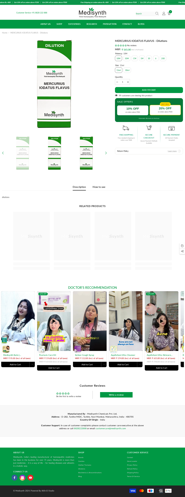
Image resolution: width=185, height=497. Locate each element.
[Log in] (163, 13)
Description (79, 186)
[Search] (147, 14)
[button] (121, 45)
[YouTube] (30, 478)
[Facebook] (14, 478)
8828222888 (80, 428)
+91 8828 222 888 (39, 13)
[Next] (106, 153)
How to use (99, 186)
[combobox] (145, 14)
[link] (31, 263)
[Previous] (3, 153)
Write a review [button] (116, 394)
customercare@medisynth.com (111, 428)
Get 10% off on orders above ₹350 (26, 2)
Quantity (119, 77)
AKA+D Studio (48, 491)
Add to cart (149, 90)
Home (4, 33)
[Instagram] (22, 478)
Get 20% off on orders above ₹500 (54, 2)
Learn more (172, 151)
